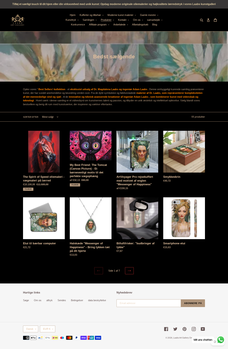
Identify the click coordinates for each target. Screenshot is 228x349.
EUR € (46, 328)
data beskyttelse (97, 300)
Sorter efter (30, 117)
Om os (37, 300)
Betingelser (77, 300)
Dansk (29, 328)
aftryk (49, 300)
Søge (26, 300)
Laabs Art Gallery (181, 338)
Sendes (62, 300)
